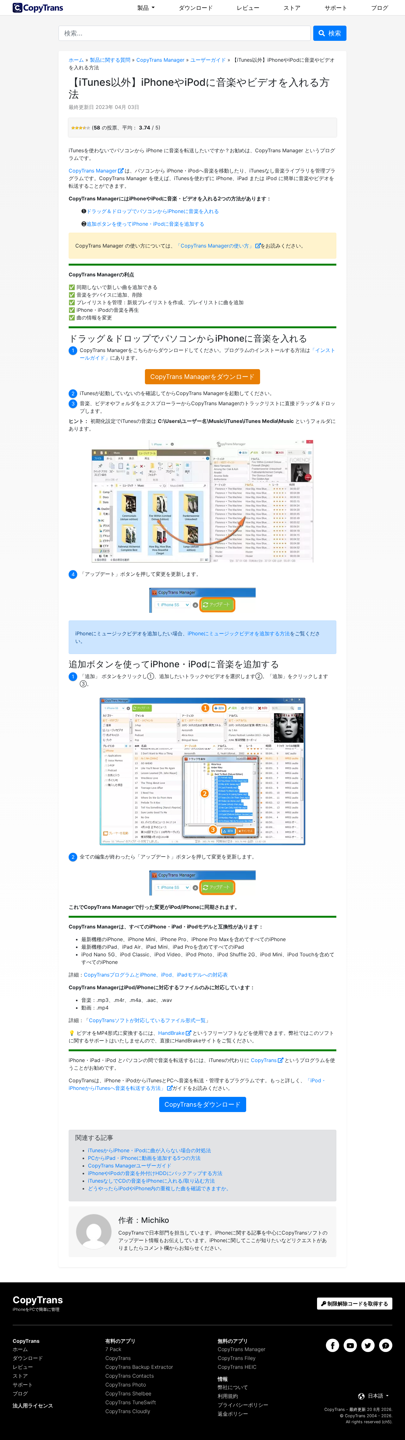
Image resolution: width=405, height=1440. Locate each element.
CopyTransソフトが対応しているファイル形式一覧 (147, 1020)
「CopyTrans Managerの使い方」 (215, 245)
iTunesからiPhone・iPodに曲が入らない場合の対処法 (149, 1150)
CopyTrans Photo (125, 1384)
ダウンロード (196, 7)
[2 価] (77, 128)
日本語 (375, 1396)
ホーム (76, 60)
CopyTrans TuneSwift (130, 1402)
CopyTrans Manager (160, 60)
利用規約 (228, 1396)
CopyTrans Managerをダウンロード (202, 376)
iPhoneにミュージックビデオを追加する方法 (239, 633)
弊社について (233, 1387)
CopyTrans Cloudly (127, 1411)
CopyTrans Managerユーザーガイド (129, 1165)
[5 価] (88, 128)
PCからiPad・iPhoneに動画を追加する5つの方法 (144, 1158)
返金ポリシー (233, 1414)
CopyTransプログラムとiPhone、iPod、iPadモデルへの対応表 (156, 975)
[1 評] (73, 128)
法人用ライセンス (33, 1405)
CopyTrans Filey (237, 1358)
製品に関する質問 (110, 60)
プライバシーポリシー (243, 1405)
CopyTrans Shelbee (128, 1393)
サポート (336, 7)
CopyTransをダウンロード (203, 1104)
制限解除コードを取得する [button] (357, 1303)
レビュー (248, 7)
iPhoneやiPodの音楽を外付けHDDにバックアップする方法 (155, 1173)
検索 (334, 33)
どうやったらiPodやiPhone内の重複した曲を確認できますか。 (159, 1188)
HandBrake (171, 1033)
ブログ (379, 7)
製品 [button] (143, 7)
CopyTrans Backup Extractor (139, 1367)
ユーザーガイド (208, 60)
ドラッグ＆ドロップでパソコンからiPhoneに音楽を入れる (152, 211)
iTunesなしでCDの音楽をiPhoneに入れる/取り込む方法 (151, 1181)
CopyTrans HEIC (237, 1367)
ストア (292, 7)
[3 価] (81, 128)
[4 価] (84, 128)
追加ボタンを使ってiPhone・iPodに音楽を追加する (145, 224)
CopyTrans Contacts (129, 1376)
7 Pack (113, 1349)
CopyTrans (264, 1060)
